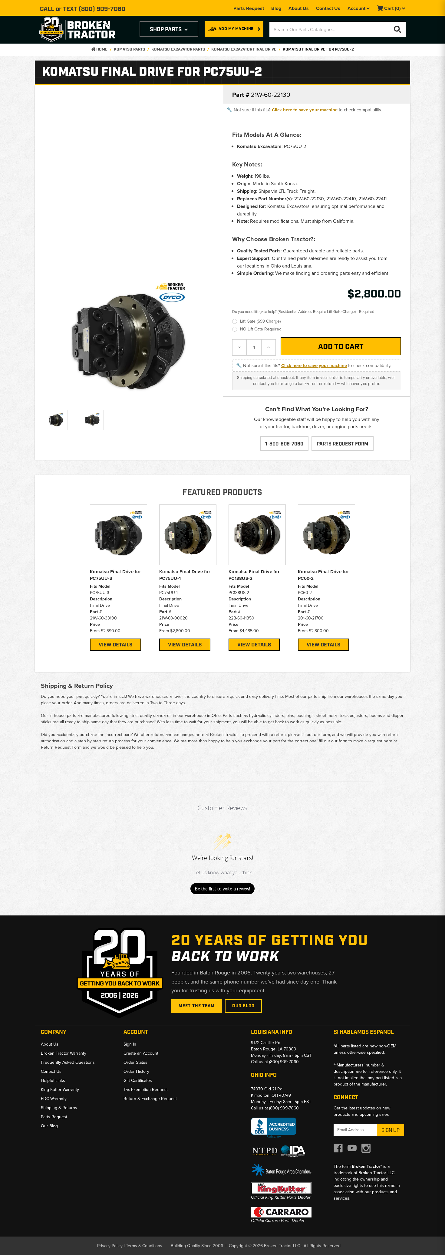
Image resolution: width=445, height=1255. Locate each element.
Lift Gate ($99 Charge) (260, 321)
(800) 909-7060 (102, 9)
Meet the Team (197, 1006)
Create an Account (141, 1053)
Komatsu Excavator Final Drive (243, 49)
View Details (116, 645)
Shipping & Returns (59, 1108)
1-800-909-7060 (284, 444)
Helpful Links (53, 1080)
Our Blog (243, 1006)
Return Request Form (61, 747)
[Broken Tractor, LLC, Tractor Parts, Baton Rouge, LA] (273, 1128)
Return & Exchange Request (150, 1099)
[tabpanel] (118, 577)
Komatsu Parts (129, 49)
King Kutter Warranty (60, 1089)
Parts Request (248, 8)
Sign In (130, 1044)
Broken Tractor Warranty (63, 1053)
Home (101, 49)
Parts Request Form (342, 444)
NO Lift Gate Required (261, 329)
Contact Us (328, 8)
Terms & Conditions (144, 1246)
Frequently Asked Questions (68, 1062)
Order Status (135, 1062)
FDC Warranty (54, 1099)
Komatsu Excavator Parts (178, 49)
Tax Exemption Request (146, 1089)
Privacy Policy (110, 1246)
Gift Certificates (138, 1080)
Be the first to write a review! (222, 889)
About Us (298, 8)
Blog (276, 8)
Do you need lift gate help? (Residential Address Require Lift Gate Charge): (303, 311)
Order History (136, 1071)
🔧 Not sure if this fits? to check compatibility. (304, 110)
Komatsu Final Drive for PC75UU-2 (318, 49)
